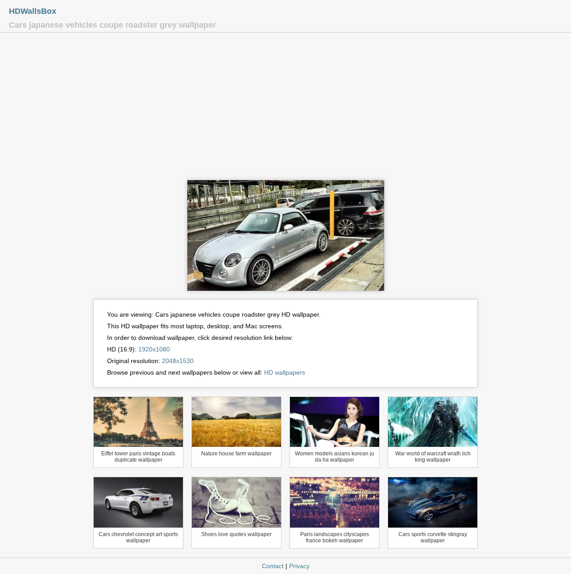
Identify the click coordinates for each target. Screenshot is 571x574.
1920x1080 (154, 349)
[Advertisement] (285, 108)
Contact (273, 566)
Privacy (299, 566)
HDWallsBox (32, 11)
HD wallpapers (284, 372)
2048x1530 (178, 360)
